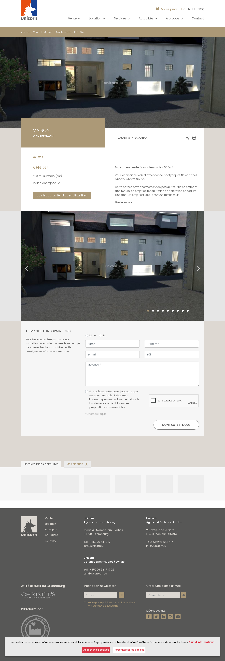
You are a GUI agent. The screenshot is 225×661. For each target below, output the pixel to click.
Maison (48, 32)
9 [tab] (187, 310)
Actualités (51, 535)
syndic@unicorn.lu (95, 573)
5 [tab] (167, 310)
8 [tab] (182, 310)
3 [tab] (158, 310)
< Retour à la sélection (131, 138)
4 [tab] (163, 310)
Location (50, 524)
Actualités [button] (146, 18)
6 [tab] (172, 310)
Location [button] (95, 18)
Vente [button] (72, 18)
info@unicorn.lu (93, 546)
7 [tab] (177, 310)
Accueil (25, 32)
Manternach (63, 32)
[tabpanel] (112, 266)
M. (104, 335)
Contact (198, 18)
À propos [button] (173, 18)
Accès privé (168, 9)
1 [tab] (148, 310)
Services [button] (120, 18)
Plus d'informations (201, 642)
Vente (36, 32)
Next (202, 266)
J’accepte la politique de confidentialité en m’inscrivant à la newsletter (112, 604)
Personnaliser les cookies (129, 649)
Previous (22, 266)
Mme (92, 335)
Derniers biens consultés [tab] (41, 464)
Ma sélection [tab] (75, 464)
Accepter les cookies (96, 649)
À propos (51, 529)
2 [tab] (153, 310)
